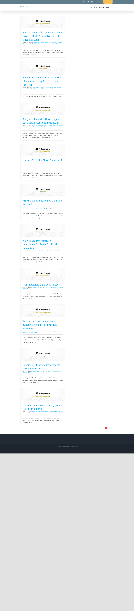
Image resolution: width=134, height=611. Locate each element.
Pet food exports (36, 126)
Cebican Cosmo (56, 42)
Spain (26, 372)
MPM (29, 208)
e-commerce (34, 287)
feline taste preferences (30, 88)
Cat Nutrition (59, 87)
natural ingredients (33, 208)
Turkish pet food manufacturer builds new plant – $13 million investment (39, 325)
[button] (111, 7)
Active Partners (51, 250)
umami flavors (52, 88)
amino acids (49, 87)
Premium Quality (43, 208)
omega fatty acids (45, 43)
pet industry (39, 208)
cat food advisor (50, 287)
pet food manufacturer (31, 412)
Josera (61, 411)
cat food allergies (58, 125)
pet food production (30, 332)
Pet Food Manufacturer (44, 42)
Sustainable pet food (56, 126)
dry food (52, 371)
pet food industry (57, 331)
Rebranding (48, 208)
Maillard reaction (37, 88)
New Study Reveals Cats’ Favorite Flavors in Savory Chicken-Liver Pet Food (41, 81)
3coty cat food (50, 125)
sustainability (53, 208)
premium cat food (49, 126)
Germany (39, 411)
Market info (37, 87)
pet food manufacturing (42, 126)
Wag (27, 288)
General (37, 42)
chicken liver (24, 88)
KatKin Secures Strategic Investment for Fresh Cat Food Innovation (39, 244)
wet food (29, 372)
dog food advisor (59, 287)
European (34, 42)
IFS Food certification (33, 43)
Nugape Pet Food (39, 43)
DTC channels (59, 250)
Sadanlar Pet (35, 332)
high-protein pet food (25, 43)
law (39, 42)
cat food (52, 42)
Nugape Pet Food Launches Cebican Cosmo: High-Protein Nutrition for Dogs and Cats (42, 36)
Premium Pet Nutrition (55, 43)
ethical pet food (53, 166)
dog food (60, 42)
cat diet (52, 87)
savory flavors (48, 88)
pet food (50, 43)
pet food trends (42, 87)
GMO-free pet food (60, 166)
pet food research (42, 88)
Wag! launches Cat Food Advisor (40, 284)
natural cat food (30, 126)
